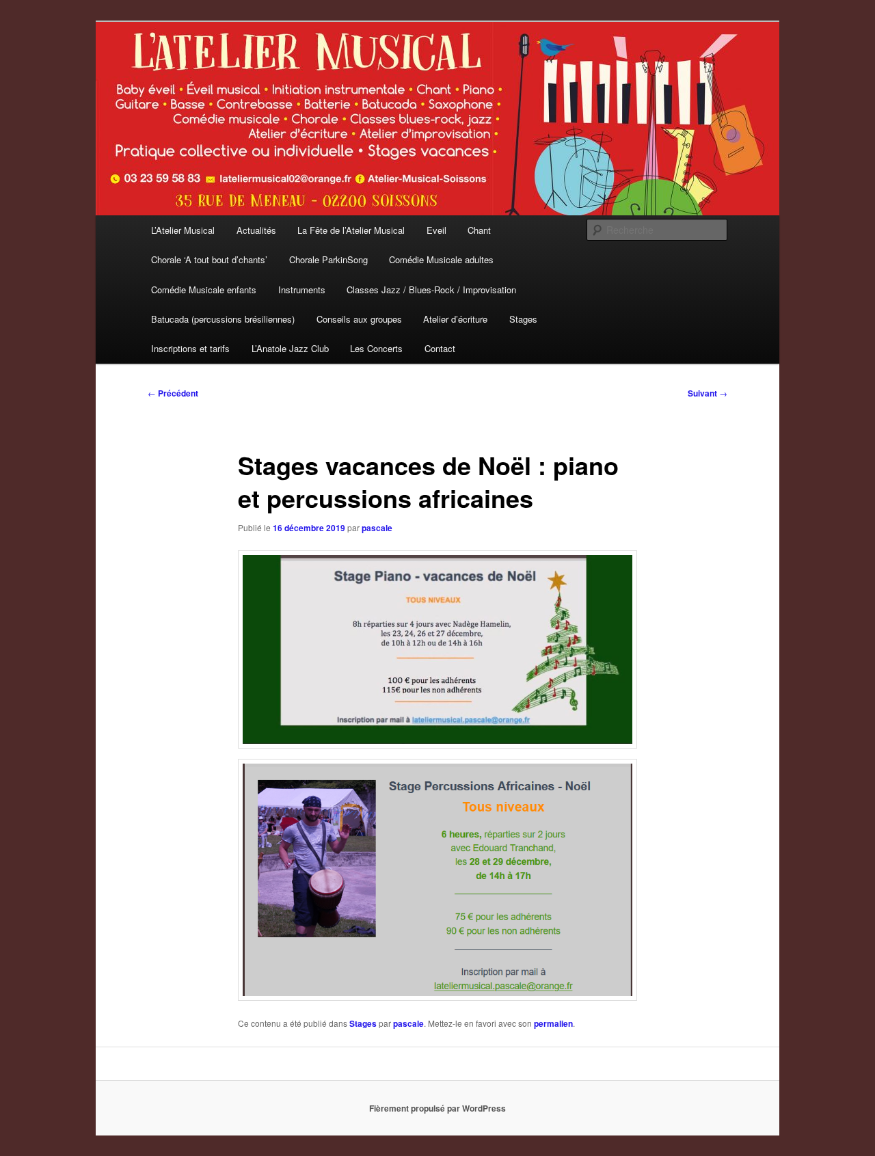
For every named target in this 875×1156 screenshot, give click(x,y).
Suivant (707, 393)
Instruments (301, 289)
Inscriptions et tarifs (190, 348)
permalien (553, 1023)
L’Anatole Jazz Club (290, 348)
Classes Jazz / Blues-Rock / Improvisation (431, 289)
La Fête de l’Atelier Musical (351, 230)
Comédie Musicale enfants (203, 289)
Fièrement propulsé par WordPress (437, 1108)
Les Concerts (376, 348)
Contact (440, 348)
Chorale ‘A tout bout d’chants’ (209, 259)
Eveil (436, 230)
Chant (479, 230)
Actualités (256, 230)
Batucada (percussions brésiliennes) (223, 318)
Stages (523, 318)
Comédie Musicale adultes (441, 259)
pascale (377, 528)
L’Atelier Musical (183, 230)
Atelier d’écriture (455, 318)
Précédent (173, 393)
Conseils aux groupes (359, 318)
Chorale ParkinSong (328, 259)
